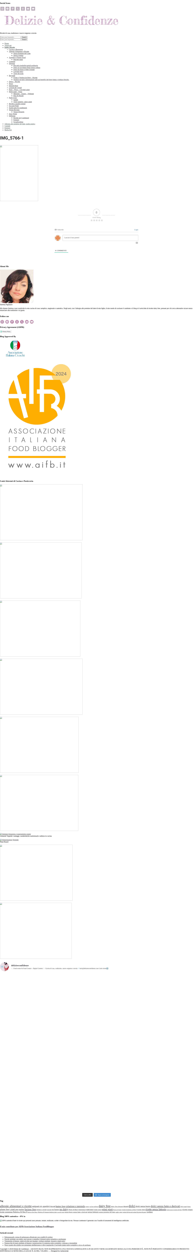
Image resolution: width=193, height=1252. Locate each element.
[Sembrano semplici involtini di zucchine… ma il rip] (23, 1048)
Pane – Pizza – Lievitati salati (19, 90)
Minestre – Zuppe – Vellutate (23, 94)
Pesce (11, 84)
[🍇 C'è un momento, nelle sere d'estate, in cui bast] (23, 1089)
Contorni (12, 61)
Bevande (12, 76)
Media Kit (8, 130)
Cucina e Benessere (16, 49)
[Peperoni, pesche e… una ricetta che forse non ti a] (121, 1168)
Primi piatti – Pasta (15, 92)
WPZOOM (64, 1251)
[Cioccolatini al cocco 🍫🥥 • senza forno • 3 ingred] (72, 1166)
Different (12, 116)
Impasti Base (13, 86)
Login (136, 230)
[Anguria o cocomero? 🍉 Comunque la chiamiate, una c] (23, 1165)
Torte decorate (18, 74)
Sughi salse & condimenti (18, 108)
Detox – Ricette (14, 82)
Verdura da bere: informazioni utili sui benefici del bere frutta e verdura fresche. (41, 80)
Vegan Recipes (14, 110)
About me (8, 45)
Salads (15, 100)
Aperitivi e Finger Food (17, 57)
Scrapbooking (18, 122)
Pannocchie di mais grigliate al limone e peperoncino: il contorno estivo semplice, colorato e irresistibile (40, 1243)
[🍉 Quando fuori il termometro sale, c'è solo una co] (121, 1124)
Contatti (7, 126)
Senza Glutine (18, 55)
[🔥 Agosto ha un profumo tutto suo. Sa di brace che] (72, 1085)
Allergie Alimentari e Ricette (19, 51)
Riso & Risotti (18, 96)
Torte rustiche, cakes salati (22, 102)
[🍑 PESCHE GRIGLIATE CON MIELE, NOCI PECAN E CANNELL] (72, 995)
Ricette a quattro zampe (17, 104)
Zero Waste (13, 114)
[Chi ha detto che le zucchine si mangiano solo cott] (72, 1132)
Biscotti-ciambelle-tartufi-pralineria (25, 66)
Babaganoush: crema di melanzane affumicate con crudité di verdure (28, 1237)
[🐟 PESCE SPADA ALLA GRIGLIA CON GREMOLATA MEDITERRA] (121, 1043)
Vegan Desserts (18, 112)
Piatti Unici (13, 98)
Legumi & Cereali (15, 88)
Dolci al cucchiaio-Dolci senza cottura (26, 68)
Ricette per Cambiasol (21, 118)
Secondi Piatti (14, 106)
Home (6, 43)
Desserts (12, 63)
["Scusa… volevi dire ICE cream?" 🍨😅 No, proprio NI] (23, 1128)
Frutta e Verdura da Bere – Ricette (25, 78)
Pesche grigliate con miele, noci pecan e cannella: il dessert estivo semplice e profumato (35, 1239)
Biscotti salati (18, 59)
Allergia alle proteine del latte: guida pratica (19, 124)
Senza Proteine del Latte (21, 53)
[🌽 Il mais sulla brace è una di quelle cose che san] (72, 1036)
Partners (16, 120)
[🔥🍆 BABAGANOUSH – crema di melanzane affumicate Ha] (23, 992)
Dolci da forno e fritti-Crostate (24, 70)
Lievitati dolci (18, 72)
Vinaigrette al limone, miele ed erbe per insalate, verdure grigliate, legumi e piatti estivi (34, 1241)
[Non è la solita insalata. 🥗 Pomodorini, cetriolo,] (121, 983)
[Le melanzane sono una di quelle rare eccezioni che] (121, 1093)
